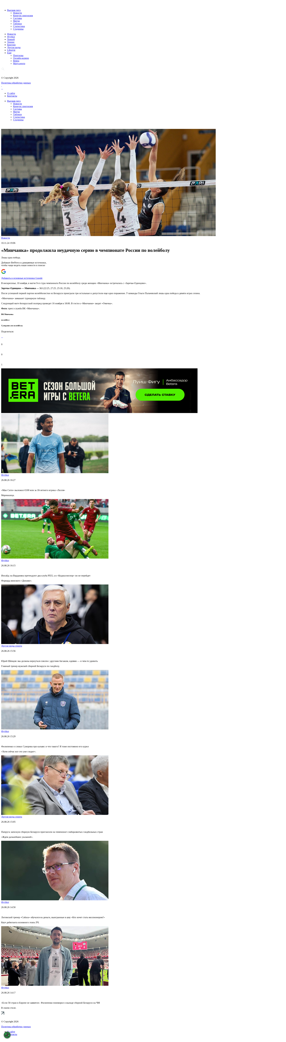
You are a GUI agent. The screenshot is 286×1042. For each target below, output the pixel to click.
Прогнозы (18, 55)
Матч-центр (19, 63)
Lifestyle (11, 50)
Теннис (11, 42)
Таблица (17, 23)
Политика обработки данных (16, 83)
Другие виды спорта (11, 646)
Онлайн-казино (21, 58)
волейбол (5, 320)
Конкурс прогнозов (23, 15)
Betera (16, 61)
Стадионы (18, 29)
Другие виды (14, 47)
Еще (9, 52)
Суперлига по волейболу (12, 325)
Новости (17, 13)
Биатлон (11, 44)
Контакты (12, 96)
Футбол (11, 36)
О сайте (11, 93)
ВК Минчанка (7, 314)
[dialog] (7, 1035)
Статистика (19, 26)
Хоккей (11, 39)
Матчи (16, 21)
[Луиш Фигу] (99, 412)
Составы (17, 18)
